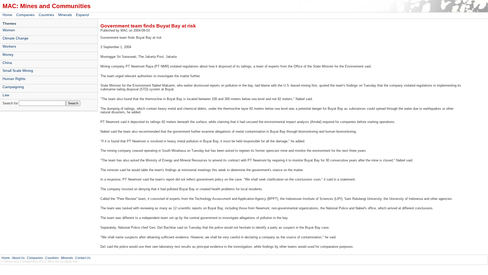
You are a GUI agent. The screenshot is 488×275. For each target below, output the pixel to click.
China (7, 63)
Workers (9, 46)
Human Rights (14, 79)
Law (6, 95)
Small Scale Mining (18, 70)
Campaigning (13, 87)
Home (7, 15)
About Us (18, 258)
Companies (25, 15)
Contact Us (82, 258)
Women (9, 30)
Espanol (82, 15)
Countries (46, 15)
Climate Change (15, 38)
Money (8, 54)
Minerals (65, 15)
